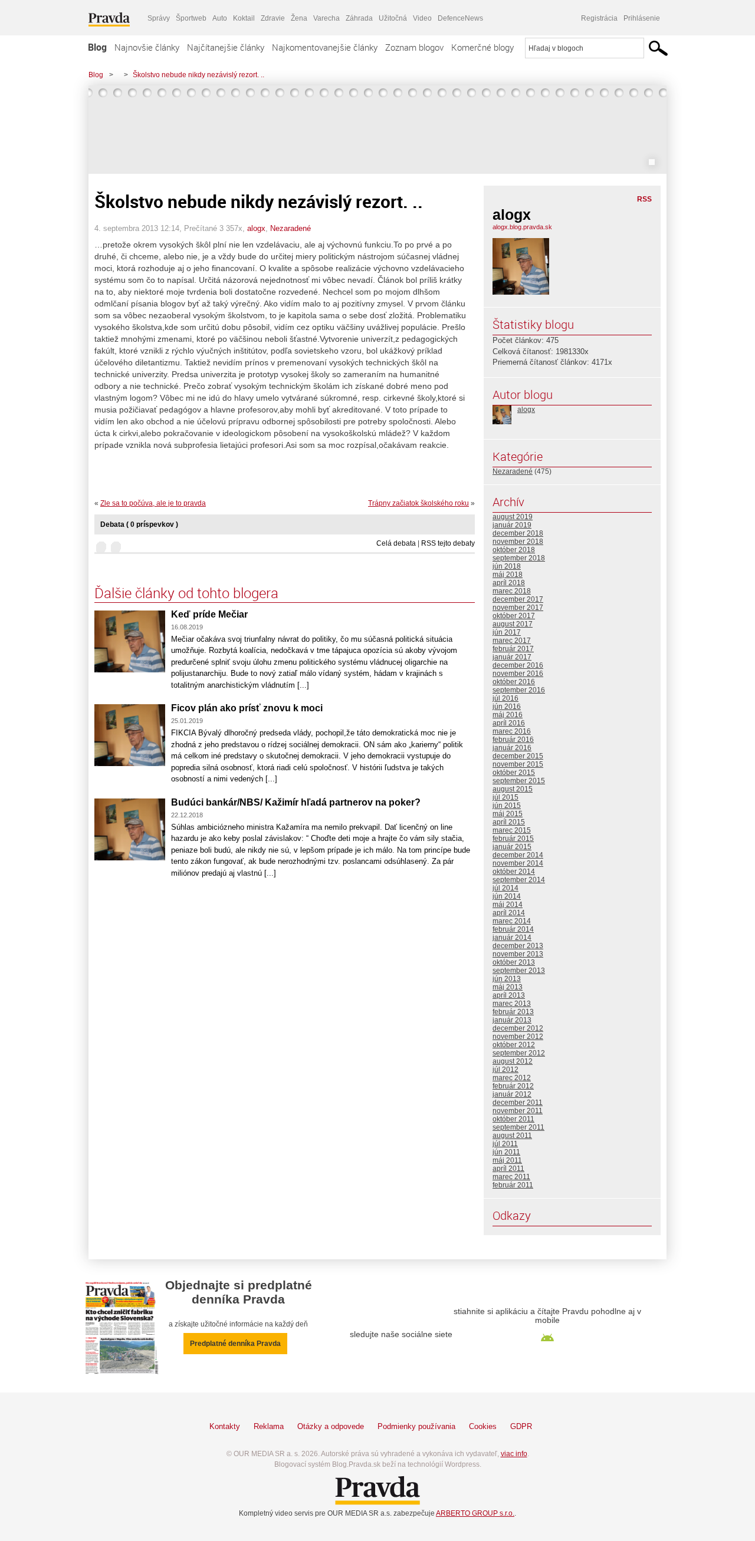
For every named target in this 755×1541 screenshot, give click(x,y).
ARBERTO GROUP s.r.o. (475, 1513)
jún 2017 (507, 632)
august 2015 (513, 789)
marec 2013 (512, 1003)
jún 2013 (507, 979)
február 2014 (513, 929)
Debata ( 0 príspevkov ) (139, 524)
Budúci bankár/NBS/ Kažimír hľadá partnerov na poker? (296, 802)
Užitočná (393, 18)
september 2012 (519, 1053)
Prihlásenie (641, 18)
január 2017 (512, 657)
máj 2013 (508, 987)
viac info (514, 1454)
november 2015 (518, 764)
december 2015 (518, 756)
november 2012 (518, 1036)
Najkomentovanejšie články (325, 47)
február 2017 (513, 649)
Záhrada (359, 18)
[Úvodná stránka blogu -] (377, 129)
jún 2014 (507, 896)
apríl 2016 (509, 723)
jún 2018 (507, 566)
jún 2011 (506, 1152)
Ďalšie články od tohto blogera (186, 592)
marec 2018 (512, 591)
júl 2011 (505, 1144)
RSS (644, 199)
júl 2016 (505, 698)
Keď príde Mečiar (209, 614)
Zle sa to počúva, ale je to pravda (153, 503)
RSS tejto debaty (448, 543)
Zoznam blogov (414, 47)
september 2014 (519, 880)
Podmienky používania (416, 1426)
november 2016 (518, 673)
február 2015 (513, 838)
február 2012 (513, 1086)
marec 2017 (512, 640)
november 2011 (518, 1111)
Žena (299, 18)
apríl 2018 (509, 583)
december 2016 (518, 665)
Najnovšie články (146, 47)
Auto (219, 18)
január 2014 (512, 937)
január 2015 (512, 847)
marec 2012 (512, 1078)
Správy (158, 18)
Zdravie (273, 18)
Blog (97, 47)
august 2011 (512, 1135)
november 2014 (518, 863)
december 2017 (518, 599)
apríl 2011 (508, 1168)
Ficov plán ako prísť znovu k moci (247, 708)
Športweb (191, 18)
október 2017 (514, 616)
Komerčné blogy (482, 47)
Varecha (326, 18)
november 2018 (518, 541)
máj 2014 (508, 904)
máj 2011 (507, 1160)
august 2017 (513, 624)
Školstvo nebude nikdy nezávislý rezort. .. (198, 75)
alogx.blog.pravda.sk (522, 226)
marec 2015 (512, 830)
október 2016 (514, 682)
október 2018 (514, 550)
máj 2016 (508, 715)
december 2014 (518, 855)
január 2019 (512, 525)
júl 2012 (505, 1069)
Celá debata (396, 543)
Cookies (483, 1426)
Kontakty (224, 1426)
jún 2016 (507, 706)
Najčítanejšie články (225, 47)
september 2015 (519, 781)
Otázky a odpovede (330, 1426)
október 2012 (514, 1045)
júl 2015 (505, 797)
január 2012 (512, 1094)
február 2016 (513, 739)
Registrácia (599, 18)
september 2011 (518, 1127)
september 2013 (519, 970)
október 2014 (514, 871)
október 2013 (514, 962)
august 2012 (513, 1061)
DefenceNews (460, 18)
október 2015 (514, 772)
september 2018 (519, 558)
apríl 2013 (509, 995)
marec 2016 (512, 731)
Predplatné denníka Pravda (235, 1343)
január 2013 (512, 1020)
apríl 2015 (509, 822)
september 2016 (519, 690)
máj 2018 (508, 574)
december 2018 (518, 533)
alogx (256, 228)
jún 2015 (507, 805)
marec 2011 (511, 1177)
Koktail (244, 18)
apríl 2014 (509, 913)
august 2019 (513, 517)
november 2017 (518, 607)
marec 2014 (512, 921)
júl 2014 (505, 888)
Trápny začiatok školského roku (418, 503)
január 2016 (512, 748)
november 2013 (518, 954)
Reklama (269, 1426)
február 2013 (513, 1012)
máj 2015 (508, 814)
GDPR (521, 1426)
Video (422, 18)
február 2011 (513, 1185)
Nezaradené (290, 228)
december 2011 (518, 1102)
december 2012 (518, 1028)
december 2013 (518, 946)
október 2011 (513, 1119)
